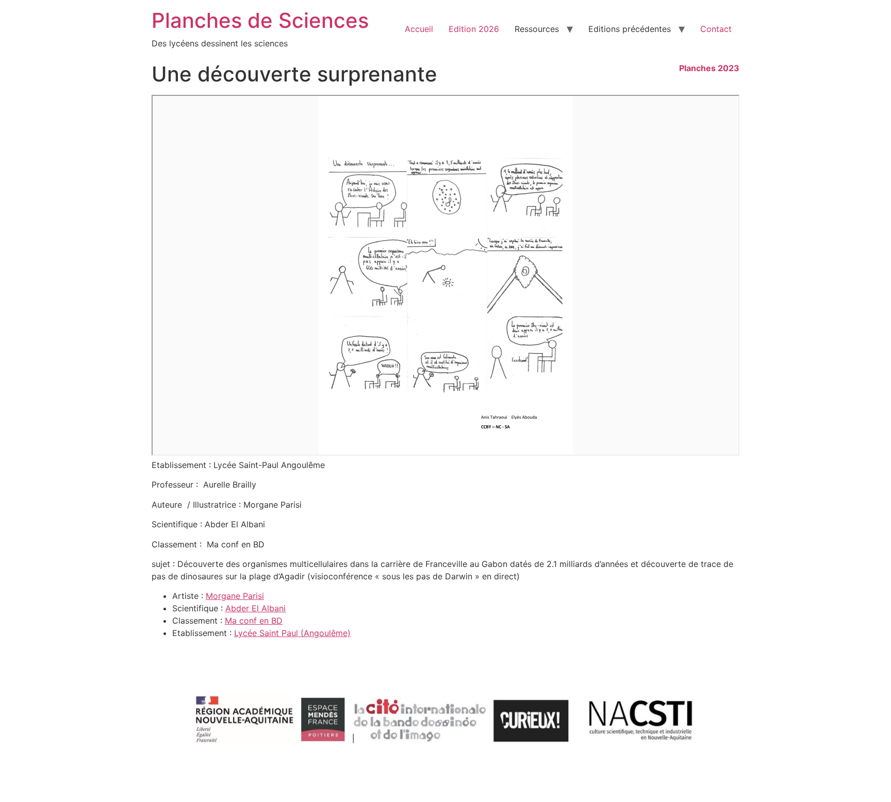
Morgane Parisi (235, 596)
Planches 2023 (709, 68)
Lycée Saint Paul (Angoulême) (292, 633)
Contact (716, 29)
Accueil (419, 29)
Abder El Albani (255, 608)
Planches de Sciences (260, 20)
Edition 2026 (474, 29)
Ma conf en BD (254, 620)
